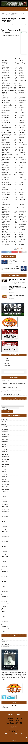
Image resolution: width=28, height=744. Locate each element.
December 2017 (5, 626)
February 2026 (4, 429)
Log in (2, 639)
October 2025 (4, 439)
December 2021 (5, 534)
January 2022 (4, 531)
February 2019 (4, 591)
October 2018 (4, 601)
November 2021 (5, 536)
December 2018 (5, 596)
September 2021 (5, 541)
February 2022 (4, 529)
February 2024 (4, 476)
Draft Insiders (14, 25)
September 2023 (5, 489)
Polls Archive (4, 707)
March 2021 (4, 551)
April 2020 (3, 561)
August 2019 (4, 579)
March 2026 (4, 426)
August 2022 (4, 519)
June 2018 (3, 611)
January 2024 (4, 479)
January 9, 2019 (13, 291)
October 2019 (4, 576)
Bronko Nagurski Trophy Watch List (10, 394)
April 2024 (3, 471)
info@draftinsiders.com (14, 733)
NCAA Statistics (7, 365)
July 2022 (3, 521)
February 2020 (4, 566)
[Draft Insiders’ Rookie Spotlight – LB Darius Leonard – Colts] (4, 288)
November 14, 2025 (13, 282)
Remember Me (6, 409)
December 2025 (5, 434)
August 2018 (4, 606)
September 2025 (5, 441)
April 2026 (3, 424)
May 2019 (3, 584)
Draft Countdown (8, 367)
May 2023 (3, 496)
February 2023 (4, 504)
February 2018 (4, 621)
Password (3, 407)
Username (3, 403)
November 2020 (5, 559)
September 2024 (5, 464)
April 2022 (3, 524)
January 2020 (4, 569)
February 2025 (4, 451)
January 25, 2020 (13, 296)
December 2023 (5, 481)
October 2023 (4, 486)
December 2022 (5, 509)
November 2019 (5, 574)
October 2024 (4, 461)
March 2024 (4, 474)
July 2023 (3, 494)
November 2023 (5, 484)
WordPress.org (5, 646)
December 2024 (5, 456)
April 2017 (3, 631)
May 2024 (3, 469)
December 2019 (5, 571)
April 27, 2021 (6, 25)
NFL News (6, 360)
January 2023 (4, 506)
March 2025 (4, 449)
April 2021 (3, 549)
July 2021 (3, 546)
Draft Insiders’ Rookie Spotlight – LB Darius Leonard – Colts (18, 288)
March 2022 (4, 526)
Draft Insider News (10, 256)
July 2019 (3, 581)
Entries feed (4, 641)
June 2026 (3, 421)
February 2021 (4, 554)
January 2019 (4, 594)
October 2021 (4, 539)
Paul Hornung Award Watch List (9, 387)
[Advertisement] (14, 64)
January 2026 (4, 431)
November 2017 (5, 629)
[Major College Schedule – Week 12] (4, 280)
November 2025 (5, 436)
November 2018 (5, 599)
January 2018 (4, 624)
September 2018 (5, 604)
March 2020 (4, 564)
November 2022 (5, 511)
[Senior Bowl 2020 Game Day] (4, 296)
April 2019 (3, 586)
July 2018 (3, 609)
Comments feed (5, 644)
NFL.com (6, 358)
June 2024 (3, 466)
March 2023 (4, 501)
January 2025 (4, 454)
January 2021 (4, 556)
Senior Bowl (6, 362)
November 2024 (5, 459)
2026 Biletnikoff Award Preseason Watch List (12, 381)
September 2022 (5, 516)
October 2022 (4, 514)
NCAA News (6, 363)
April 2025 (3, 446)
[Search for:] (14, 372)
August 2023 (4, 491)
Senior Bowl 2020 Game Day (16, 295)
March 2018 (4, 619)
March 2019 (4, 589)
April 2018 (3, 616)
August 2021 (4, 544)
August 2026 (4, 419)
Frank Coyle (4, 672)
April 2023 (3, 499)
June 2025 (3, 444)
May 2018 (3, 614)
